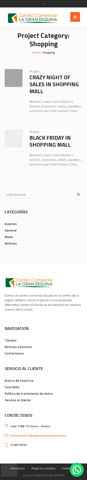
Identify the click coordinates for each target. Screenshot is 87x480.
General (10, 230)
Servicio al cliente (18, 399)
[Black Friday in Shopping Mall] (14, 138)
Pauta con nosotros (43, 468)
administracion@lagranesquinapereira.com (38, 435)
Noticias (11, 243)
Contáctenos (14, 353)
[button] (77, 470)
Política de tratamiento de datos (29, 393)
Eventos (11, 223)
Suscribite (12, 386)
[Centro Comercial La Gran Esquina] (32, 18)
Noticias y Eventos (18, 346)
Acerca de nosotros (19, 380)
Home (36, 52)
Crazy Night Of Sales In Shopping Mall (54, 84)
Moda (9, 236)
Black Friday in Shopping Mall (50, 141)
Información (17, 468)
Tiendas (10, 340)
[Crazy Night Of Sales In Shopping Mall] (14, 78)
